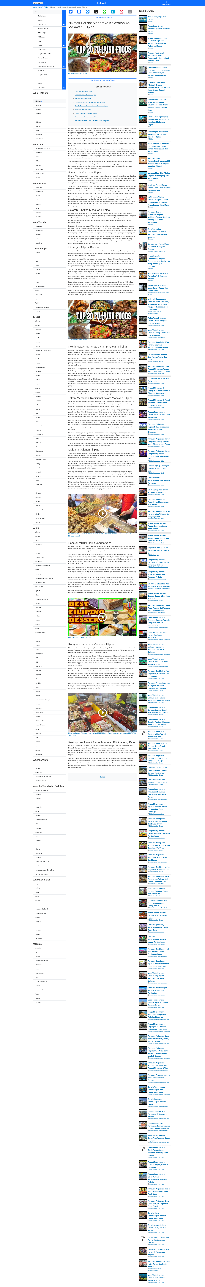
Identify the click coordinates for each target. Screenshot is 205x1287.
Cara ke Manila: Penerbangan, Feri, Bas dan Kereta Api (159, 480)
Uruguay (38, 934)
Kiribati (37, 956)
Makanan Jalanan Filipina (83, 109)
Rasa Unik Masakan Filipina (83, 91)
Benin (37, 540)
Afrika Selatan (39, 721)
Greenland (38, 772)
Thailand (38, 105)
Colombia (38, 900)
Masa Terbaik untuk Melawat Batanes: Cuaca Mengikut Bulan (158, 661)
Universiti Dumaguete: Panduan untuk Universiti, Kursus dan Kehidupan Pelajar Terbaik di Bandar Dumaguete (158, 304)
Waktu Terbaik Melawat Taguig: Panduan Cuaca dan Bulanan (157, 526)
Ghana (37, 624)
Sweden (37, 505)
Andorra (37, 325)
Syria (37, 299)
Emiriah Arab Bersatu (42, 307)
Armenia (38, 329)
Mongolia (38, 165)
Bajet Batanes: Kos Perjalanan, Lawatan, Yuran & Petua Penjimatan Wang (159, 1125)
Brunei (37, 130)
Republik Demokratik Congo (44, 578)
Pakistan (38, 212)
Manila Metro (42, 16)
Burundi (37, 553)
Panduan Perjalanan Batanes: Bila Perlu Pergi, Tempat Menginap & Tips (158, 1065)
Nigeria (37, 691)
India (36, 200)
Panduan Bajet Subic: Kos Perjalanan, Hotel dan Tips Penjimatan (158, 673)
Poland (37, 468)
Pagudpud (164, 799)
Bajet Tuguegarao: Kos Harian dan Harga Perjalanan (157, 634)
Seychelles (38, 708)
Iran (36, 257)
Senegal (37, 704)
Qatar (37, 290)
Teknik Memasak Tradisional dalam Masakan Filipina (91, 106)
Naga (158, 555)
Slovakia (38, 493)
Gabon (37, 616)
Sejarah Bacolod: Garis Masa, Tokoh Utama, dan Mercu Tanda (158, 288)
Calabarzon (41, 37)
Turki (37, 303)
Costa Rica (38, 807)
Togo (36, 737)
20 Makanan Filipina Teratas (77, 73)
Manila (162, 419)
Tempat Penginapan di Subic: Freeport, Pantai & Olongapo (158, 1164)
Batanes (165, 627)
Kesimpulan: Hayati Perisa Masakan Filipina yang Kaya (92, 121)
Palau (37, 977)
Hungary (38, 396)
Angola (37, 536)
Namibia (37, 683)
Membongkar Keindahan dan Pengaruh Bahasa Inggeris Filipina (158, 134)
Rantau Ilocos (42, 24)
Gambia (37, 620)
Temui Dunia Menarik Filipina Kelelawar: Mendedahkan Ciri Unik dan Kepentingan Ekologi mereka (159, 87)
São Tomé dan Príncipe (42, 700)
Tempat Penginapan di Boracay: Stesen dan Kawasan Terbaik (157, 574)
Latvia (37, 422)
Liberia (37, 645)
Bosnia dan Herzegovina (43, 350)
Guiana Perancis (40, 913)
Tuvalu (37, 998)
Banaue (161, 714)
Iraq (36, 261)
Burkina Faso (39, 549)
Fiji (36, 952)
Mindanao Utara (42, 70)
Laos (36, 118)
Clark (163, 373)
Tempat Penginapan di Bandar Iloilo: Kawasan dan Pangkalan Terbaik (159, 562)
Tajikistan (38, 235)
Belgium (37, 346)
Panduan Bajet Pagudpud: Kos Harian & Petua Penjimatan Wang (158, 951)
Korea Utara (39, 169)
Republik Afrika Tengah (42, 565)
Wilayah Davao (42, 74)
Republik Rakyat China (42, 148)
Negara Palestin (40, 286)
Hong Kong (38, 152)
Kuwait (37, 274)
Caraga (40, 83)
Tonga (37, 994)
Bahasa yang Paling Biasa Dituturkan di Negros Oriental (158, 246)
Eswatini (38, 607)
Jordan (37, 269)
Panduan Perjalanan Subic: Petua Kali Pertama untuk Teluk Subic (159, 1191)
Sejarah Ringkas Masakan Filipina (85, 95)
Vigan (162, 813)
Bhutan (37, 196)
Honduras (38, 841)
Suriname (38, 930)
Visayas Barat (42, 49)
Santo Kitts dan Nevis (42, 861)
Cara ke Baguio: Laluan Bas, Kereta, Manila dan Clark (157, 356)
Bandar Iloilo (164, 567)
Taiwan (37, 178)
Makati (162, 325)
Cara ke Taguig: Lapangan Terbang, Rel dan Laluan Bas (158, 468)
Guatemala (38, 832)
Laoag (163, 337)
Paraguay (38, 921)
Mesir (37, 595)
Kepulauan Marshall (41, 960)
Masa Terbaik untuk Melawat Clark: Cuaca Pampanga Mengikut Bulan (159, 697)
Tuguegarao (166, 639)
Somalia (37, 716)
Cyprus (37, 363)
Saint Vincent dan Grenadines (44, 870)
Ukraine (37, 514)
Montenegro (39, 451)
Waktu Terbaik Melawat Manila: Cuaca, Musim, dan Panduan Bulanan (158, 538)
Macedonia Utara (40, 459)
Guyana (37, 917)
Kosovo (37, 417)
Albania (37, 321)
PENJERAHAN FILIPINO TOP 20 (79, 637)
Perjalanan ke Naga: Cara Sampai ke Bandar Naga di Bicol (158, 550)
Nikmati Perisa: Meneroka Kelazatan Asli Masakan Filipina (158, 275)
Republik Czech (40, 367)
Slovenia (38, 497)
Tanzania (38, 733)
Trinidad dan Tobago (41, 874)
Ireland (37, 409)
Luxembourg (39, 434)
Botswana (38, 544)
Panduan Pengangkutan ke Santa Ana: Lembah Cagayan (159, 1077)
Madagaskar (39, 653)
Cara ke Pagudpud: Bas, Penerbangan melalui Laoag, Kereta (157, 903)
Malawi (37, 658)
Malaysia (38, 122)
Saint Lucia (38, 866)
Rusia (37, 480)
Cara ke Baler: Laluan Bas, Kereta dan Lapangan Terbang (158, 1239)
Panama (38, 857)
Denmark (38, 371)
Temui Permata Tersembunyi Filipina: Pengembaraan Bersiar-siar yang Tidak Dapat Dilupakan (159, 261)
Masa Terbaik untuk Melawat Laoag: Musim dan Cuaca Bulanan (159, 332)
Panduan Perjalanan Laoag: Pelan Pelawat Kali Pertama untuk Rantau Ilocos (159, 608)
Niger (37, 687)
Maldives (38, 204)
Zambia (37, 750)
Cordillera (40, 20)
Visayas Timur (42, 62)
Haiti (36, 836)
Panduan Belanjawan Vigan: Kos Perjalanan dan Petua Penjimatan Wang (158, 963)
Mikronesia (38, 965)
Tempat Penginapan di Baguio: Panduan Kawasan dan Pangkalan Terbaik (159, 722)
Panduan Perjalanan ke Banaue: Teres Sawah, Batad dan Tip (157, 746)
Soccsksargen (42, 79)
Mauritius (38, 670)
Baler (163, 349)
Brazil (37, 892)
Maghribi (38, 674)
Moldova (38, 443)
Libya (37, 649)
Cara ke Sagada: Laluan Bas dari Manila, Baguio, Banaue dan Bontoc (157, 770)
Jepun (37, 157)
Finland (37, 380)
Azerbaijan (38, 338)
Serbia (37, 489)
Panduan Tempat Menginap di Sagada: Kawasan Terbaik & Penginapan (159, 685)
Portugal (38, 472)
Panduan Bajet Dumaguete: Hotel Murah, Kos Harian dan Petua (159, 1264)
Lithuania (38, 430)
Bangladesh (39, 191)
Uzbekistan (38, 243)
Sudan (37, 729)
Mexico (37, 849)
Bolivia (37, 888)
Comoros (38, 574)
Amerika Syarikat (40, 781)
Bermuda (38, 764)
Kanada (37, 768)
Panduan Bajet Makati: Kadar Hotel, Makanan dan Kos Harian (158, 501)
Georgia (37, 384)
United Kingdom (40, 518)
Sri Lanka (38, 217)
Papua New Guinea (41, 981)
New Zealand (39, 973)
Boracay (163, 579)
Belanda (37, 455)
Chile (37, 896)
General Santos (166, 588)
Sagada (161, 600)
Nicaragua (38, 853)
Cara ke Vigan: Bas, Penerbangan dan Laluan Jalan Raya (158, 927)
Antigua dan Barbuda (41, 790)
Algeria (37, 532)
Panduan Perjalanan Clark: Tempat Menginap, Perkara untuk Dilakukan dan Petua (159, 369)
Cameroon (38, 561)
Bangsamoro (41, 87)
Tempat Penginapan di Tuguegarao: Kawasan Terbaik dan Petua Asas (157, 1026)
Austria (37, 333)
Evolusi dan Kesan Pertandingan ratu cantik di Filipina (159, 28)
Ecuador (38, 905)
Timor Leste (39, 139)
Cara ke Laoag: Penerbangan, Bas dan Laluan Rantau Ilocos (157, 939)
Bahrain (37, 253)
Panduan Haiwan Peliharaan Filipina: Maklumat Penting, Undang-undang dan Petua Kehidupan (159, 217)
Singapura (38, 134)
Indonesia (38, 97)
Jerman (37, 388)
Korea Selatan (39, 173)
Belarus (37, 342)
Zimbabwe (38, 754)
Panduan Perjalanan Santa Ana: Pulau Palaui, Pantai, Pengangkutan (158, 1038)
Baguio (161, 361)
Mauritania (38, 666)
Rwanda (37, 695)
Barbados (38, 799)
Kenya (37, 637)
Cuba (37, 811)
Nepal (37, 208)
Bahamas (38, 794)
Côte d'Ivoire (39, 586)
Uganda (37, 746)
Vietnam (38, 109)
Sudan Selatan (40, 725)
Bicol (39, 41)
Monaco (37, 447)
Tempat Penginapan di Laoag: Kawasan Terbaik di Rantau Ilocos (159, 833)
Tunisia (37, 742)
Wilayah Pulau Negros (44, 53)
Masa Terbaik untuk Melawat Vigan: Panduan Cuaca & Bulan (158, 1002)
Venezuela (38, 938)
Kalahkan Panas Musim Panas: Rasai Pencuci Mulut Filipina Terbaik (159, 187)
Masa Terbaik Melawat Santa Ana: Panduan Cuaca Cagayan (159, 1138)
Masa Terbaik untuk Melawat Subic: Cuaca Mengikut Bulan (156, 1277)
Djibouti (37, 591)
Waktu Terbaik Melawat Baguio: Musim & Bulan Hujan (157, 915)
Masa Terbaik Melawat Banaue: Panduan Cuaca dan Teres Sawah (158, 891)
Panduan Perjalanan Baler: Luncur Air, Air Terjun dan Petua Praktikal (158, 1203)
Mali (36, 662)
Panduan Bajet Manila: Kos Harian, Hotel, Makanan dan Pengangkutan (159, 514)
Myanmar (38, 126)
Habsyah (38, 612)
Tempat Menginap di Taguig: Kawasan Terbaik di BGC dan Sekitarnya (159, 390)
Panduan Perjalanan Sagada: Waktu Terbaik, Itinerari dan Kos (157, 734)
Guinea (37, 628)
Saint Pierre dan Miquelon (43, 776)
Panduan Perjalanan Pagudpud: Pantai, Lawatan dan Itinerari (159, 857)
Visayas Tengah (43, 58)
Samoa (37, 986)
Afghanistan (39, 187)
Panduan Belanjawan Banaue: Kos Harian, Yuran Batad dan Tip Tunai (159, 845)
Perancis (38, 401)
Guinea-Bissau (40, 632)
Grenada (38, 828)
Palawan (40, 45)
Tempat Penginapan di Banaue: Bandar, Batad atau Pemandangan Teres (158, 709)
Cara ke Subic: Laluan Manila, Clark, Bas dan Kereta (157, 1227)
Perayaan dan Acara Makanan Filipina (86, 117)
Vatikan (37, 522)
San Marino (38, 485)
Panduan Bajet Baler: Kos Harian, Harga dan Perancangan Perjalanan (158, 344)
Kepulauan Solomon (41, 990)
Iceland (37, 405)
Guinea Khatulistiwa (41, 599)
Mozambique (39, 679)
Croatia (37, 359)
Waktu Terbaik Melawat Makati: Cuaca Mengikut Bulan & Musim (157, 320)
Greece (37, 392)
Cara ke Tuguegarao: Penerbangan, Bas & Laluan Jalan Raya (156, 1089)
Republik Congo (40, 582)
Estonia (37, 375)
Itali (36, 413)
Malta (37, 438)
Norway (37, 464)
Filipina (46, 7)
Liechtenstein (39, 426)
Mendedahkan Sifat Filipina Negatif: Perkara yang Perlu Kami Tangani (159, 175)
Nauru (37, 969)
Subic (163, 678)
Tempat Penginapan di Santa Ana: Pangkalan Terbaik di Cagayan (157, 1014)
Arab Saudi (38, 294)
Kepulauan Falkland (41, 909)
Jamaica (38, 845)
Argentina (38, 884)
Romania (38, 476)
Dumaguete (155, 313)
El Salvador (39, 824)
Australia (38, 948)
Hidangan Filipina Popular (83, 98)
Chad (37, 570)
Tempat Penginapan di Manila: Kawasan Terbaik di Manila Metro (159, 414)
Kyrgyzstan (38, 230)
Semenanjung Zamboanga (46, 66)
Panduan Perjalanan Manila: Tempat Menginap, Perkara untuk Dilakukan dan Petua (159, 441)
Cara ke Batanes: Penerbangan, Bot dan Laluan (157, 1101)
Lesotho (37, 641)
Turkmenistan (39, 239)
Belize (37, 803)
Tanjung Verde (39, 557)
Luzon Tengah (42, 33)
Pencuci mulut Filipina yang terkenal (86, 113)
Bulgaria (37, 354)
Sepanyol (38, 501)
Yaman (37, 311)
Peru (36, 926)
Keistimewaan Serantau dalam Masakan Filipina (90, 102)
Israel (37, 265)
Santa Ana (166, 1019)
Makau (37, 161)
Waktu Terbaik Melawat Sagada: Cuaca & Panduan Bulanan (159, 595)
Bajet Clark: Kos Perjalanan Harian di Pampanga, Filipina (159, 1251)
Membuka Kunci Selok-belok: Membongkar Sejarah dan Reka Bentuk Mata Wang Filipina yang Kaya (158, 105)
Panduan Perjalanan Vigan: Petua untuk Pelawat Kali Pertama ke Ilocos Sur (159, 879)
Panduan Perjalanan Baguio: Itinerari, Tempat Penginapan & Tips (157, 758)
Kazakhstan (39, 226)
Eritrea (37, 603)
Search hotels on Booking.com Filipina (102, 80)
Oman (37, 282)
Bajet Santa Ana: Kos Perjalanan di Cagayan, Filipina (157, 1113)
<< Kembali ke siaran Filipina (103, 17)
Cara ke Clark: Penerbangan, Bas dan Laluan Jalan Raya (157, 1215)
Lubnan (37, 278)
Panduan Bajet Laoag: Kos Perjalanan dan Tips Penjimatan (158, 990)
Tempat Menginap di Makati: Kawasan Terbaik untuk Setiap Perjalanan (159, 402)
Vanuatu (37, 1002)
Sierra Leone (39, 712)
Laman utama (37, 7)
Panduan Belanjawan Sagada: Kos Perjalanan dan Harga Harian (157, 821)
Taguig (162, 395)
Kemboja (38, 113)
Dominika (38, 815)
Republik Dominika (41, 820)
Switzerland (39, 510)
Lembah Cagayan (43, 28)
